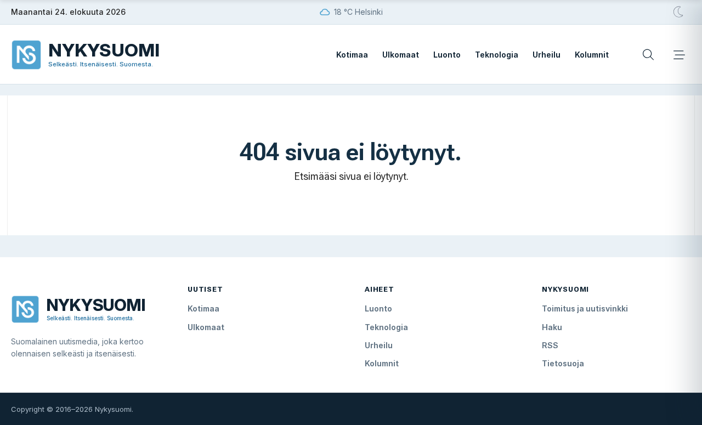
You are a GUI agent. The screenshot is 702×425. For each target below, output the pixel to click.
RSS (550, 345)
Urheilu (547, 54)
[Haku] (648, 55)
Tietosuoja (563, 363)
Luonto (447, 54)
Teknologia (496, 54)
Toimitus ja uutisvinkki (585, 308)
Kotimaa (352, 54)
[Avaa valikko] (679, 55)
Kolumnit (592, 54)
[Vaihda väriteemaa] (679, 12)
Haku (552, 327)
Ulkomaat (400, 54)
